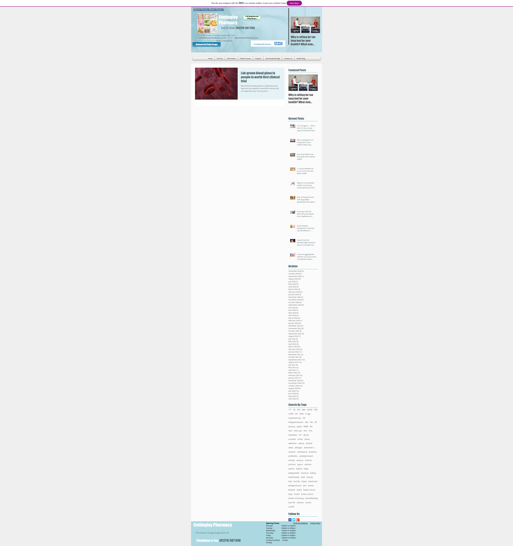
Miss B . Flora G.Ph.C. (224, 40)
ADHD (309, 409)
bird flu (297, 481)
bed (290, 481)
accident (292, 439)
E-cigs (307, 413)
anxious (299, 460)
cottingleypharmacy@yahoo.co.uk (212, 37)
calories (300, 502)
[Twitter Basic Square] (294, 519)
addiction (292, 443)
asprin (300, 464)
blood (304, 481)
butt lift (291, 502)
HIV (311, 422)
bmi (305, 485)
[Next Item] (316, 25)
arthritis (292, 464)
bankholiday (293, 477)
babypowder (294, 473)
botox (299, 490)
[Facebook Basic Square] (290, 519)
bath (303, 477)
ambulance (302, 452)
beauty (310, 477)
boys (290, 494)
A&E (303, 409)
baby (306, 468)
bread (297, 494)
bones (311, 485)
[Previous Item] (295, 25)
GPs (306, 422)
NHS (290, 430)
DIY (296, 413)
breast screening (296, 498)
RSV (305, 430)
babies (299, 468)
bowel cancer (309, 490)
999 (298, 409)
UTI (300, 435)
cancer (308, 502)
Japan (299, 426)
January (291, 426)
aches (300, 439)
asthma (308, 464)
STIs (310, 430)
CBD (316, 409)
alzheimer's (309, 447)
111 (290, 409)
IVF (315, 422)
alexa (290, 447)
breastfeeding (311, 498)
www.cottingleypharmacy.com (246, 37)
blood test (312, 481)
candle (291, 506)
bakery (313, 473)
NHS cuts (298, 430)
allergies (298, 447)
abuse (306, 435)
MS (311, 426)
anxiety (291, 460)
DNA (302, 413)
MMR (306, 426)
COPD (291, 413)
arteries (308, 460)
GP (304, 418)
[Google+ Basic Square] (298, 519)
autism (291, 468)
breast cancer (307, 494)
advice (301, 443)
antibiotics (293, 456)
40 (294, 409)
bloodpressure (295, 485)
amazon (292, 452)
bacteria (305, 473)
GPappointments (295, 422)
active (307, 439)
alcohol (309, 443)
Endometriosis (294, 418)
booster (291, 490)
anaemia (312, 452)
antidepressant (306, 456)
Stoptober (292, 435)
